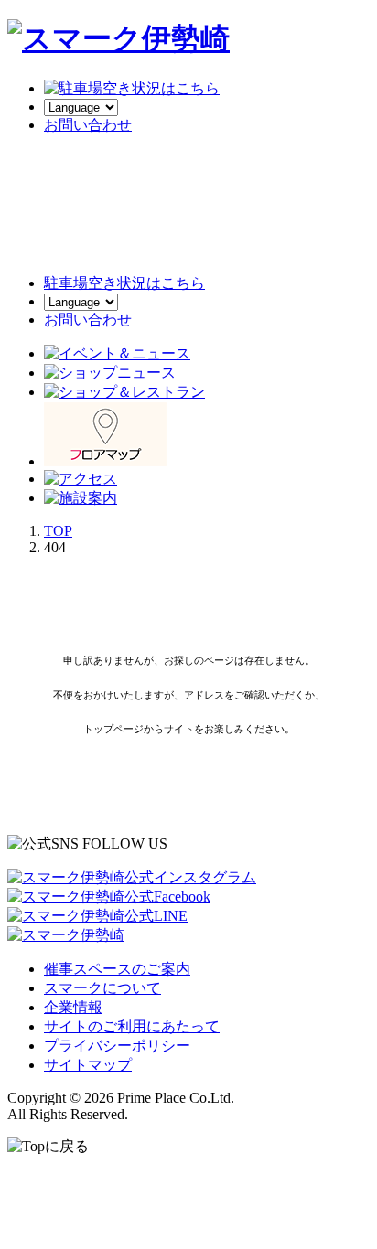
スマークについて (102, 988)
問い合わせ (88, 125)
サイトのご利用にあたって (132, 1026)
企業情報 (73, 1007)
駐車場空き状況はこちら (124, 283)
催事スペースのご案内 (117, 969)
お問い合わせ (88, 319)
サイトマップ (88, 1065)
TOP (58, 531)
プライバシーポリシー (117, 1045)
